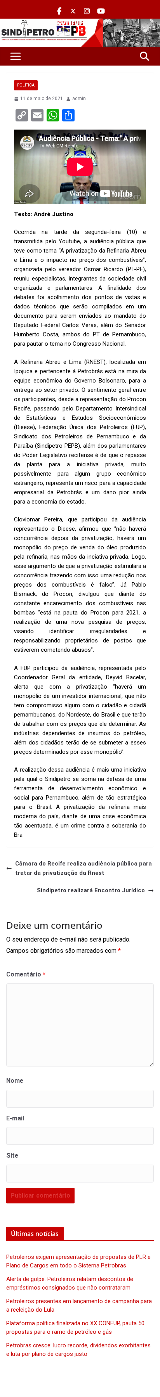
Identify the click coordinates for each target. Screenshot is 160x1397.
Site (12, 1155)
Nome (14, 1080)
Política (26, 85)
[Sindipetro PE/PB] (80, 23)
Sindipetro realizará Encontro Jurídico (91, 890)
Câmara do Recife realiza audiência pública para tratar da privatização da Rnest (83, 868)
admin (79, 98)
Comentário (25, 974)
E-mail (15, 1118)
